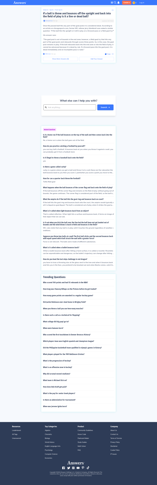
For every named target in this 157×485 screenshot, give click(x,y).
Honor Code (82, 434)
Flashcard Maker (83, 438)
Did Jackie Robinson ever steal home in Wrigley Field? (64, 302)
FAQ (79, 450)
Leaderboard (16, 430)
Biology (47, 438)
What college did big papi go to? (56, 321)
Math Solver (82, 446)
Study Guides (82, 442)
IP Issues (113, 454)
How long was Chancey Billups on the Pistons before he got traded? (70, 289)
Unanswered (16, 438)
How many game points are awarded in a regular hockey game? (68, 295)
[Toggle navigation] (112, 2)
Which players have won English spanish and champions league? (68, 341)
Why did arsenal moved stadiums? (56, 374)
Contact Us (114, 434)
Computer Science (51, 454)
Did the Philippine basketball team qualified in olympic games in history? (72, 348)
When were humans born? (53, 328)
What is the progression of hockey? (57, 361)
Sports (51, 10)
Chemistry (48, 434)
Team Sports (58, 10)
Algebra (47, 430)
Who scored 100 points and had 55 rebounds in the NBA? (65, 282)
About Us (113, 430)
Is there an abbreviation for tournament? (59, 400)
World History (49, 442)
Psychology (49, 450)
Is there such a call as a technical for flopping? (61, 315)
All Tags (14, 434)
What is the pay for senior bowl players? (59, 393)
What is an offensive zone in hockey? (57, 367)
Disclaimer (113, 446)
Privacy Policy (115, 442)
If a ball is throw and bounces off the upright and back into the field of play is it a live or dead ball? (77, 15)
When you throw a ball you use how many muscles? (63, 308)
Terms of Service (116, 438)
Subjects (45, 10)
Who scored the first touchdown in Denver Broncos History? (66, 334)
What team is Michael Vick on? (55, 380)
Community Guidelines (85, 430)
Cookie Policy (115, 450)
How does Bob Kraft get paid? (55, 387)
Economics (48, 458)
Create (125, 3)
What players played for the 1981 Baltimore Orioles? (63, 354)
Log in (141, 2)
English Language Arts (52, 446)
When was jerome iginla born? (55, 406)
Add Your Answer (97, 59)
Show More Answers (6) (60, 59)
